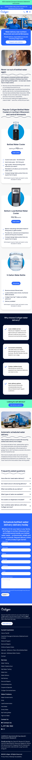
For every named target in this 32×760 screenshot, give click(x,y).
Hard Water (4, 706)
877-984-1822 (8, 726)
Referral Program (5, 641)
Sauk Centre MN (13, 736)
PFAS (2, 700)
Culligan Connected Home (8, 690)
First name (5, 541)
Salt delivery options (16, 405)
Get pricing (16, 283)
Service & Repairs (6, 644)
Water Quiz (4, 672)
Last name (5, 547)
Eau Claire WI (22, 736)
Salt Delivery (4, 678)
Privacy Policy (25, 590)
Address (4, 553)
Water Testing (5, 663)
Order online (16, 152)
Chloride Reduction (6, 684)
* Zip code (4, 559)
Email (3, 571)
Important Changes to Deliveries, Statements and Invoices (14, 637)
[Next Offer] (30, 7)
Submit (4, 595)
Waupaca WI (12, 738)
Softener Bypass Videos (7, 647)
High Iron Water (5, 715)
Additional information (7, 577)
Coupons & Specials (6, 687)
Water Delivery (5, 675)
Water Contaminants (7, 697)
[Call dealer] (24, 12)
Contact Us (7, 723)
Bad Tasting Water (6, 712)
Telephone (5, 565)
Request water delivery (16, 42)
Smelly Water (4, 709)
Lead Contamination (6, 703)
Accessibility (18, 756)
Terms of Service (4, 591)
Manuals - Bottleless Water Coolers (10, 653)
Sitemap (11, 756)
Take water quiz (6, 623)
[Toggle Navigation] (29, 12)
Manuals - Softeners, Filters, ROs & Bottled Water (14, 650)
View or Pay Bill (5, 633)
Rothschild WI (5, 738)
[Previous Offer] (2, 7)
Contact (3, 656)
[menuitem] (27, 12)
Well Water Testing (6, 669)
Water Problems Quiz (7, 666)
